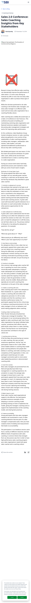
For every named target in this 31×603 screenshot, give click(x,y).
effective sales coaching (21, 90)
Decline (22, 597)
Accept (12, 597)
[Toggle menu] (28, 2)
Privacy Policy (18, 589)
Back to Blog (6, 9)
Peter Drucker (5, 314)
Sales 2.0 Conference (8, 119)
